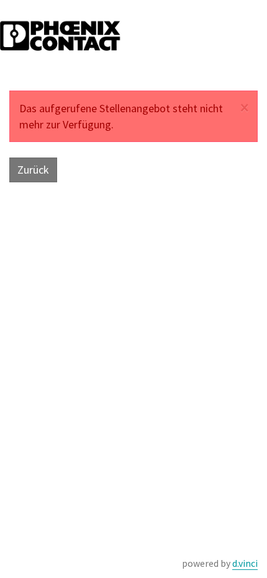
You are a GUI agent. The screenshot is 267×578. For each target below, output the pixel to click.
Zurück (33, 169)
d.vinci (245, 563)
